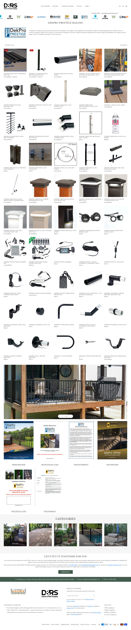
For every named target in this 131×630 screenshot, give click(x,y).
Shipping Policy (65, 624)
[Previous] (59, 416)
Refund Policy (75, 624)
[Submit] (94, 595)
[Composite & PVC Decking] (40, 534)
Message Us (65, 572)
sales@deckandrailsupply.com (91, 579)
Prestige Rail (66, 393)
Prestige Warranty (81, 464)
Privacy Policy (97, 612)
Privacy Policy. (71, 601)
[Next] (71, 416)
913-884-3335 (112, 579)
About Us (76, 606)
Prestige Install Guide (49, 464)
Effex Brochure (112, 464)
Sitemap (93, 624)
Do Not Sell (74, 614)
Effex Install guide (18, 511)
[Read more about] (19, 440)
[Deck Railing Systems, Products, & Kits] (15, 534)
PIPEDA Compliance (110, 612)
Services (90, 606)
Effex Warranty (50, 511)
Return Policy (46, 624)
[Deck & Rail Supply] (10, 6)
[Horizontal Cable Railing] (115, 534)
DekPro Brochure (18, 464)
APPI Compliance (109, 608)
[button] (126, 6)
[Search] (119, 6)
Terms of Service (85, 624)
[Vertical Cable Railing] (90, 534)
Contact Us (70, 608)
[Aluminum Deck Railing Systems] (65, 534)
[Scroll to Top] (128, 622)
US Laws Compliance (110, 614)
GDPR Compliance (109, 610)
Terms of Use (89, 599)
